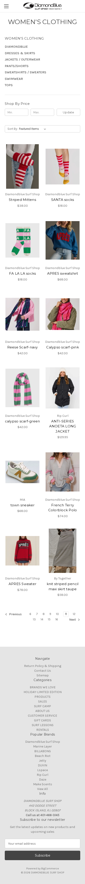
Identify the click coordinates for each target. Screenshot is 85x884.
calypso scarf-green (22, 421)
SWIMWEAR (14, 79)
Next (73, 620)
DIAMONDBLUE (16, 47)
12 (74, 614)
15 (49, 619)
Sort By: (12, 128)
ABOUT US (42, 711)
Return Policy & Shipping (42, 666)
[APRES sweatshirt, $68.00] (63, 240)
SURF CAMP (42, 706)
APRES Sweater (22, 584)
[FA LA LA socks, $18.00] (22, 240)
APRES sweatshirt (62, 273)
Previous (15, 614)
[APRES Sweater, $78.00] (22, 551)
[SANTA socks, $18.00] (63, 166)
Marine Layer (42, 746)
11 (66, 614)
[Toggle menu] (6, 6)
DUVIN (42, 765)
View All (42, 789)
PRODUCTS (42, 697)
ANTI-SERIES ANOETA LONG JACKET (62, 426)
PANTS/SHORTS (17, 66)
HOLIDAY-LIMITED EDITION (43, 692)
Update (68, 112)
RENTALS (42, 730)
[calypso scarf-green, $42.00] (22, 388)
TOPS (9, 85)
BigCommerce (50, 868)
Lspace (42, 770)
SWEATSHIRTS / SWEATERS (25, 72)
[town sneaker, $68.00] (22, 472)
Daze (42, 779)
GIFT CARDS (42, 720)
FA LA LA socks (22, 273)
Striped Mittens (22, 199)
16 (56, 619)
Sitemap (42, 675)
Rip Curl (42, 775)
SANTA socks (62, 199)
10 (57, 614)
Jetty (42, 761)
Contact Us (42, 671)
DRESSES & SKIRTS (20, 53)
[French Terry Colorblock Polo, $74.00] (63, 472)
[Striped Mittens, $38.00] (22, 166)
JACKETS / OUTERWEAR (22, 59)
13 (34, 619)
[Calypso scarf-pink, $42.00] (63, 314)
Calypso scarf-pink (62, 347)
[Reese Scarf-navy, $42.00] (22, 314)
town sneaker (22, 505)
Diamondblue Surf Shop (42, 742)
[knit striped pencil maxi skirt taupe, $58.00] (63, 551)
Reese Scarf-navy (22, 347)
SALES (42, 701)
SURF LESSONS (42, 725)
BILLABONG (42, 751)
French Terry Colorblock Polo (62, 507)
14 (42, 619)
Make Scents (42, 784)
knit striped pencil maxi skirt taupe (63, 586)
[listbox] (33, 129)
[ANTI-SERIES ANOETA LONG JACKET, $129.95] (63, 388)
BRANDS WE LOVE (43, 687)
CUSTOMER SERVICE (42, 716)
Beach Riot (43, 756)
